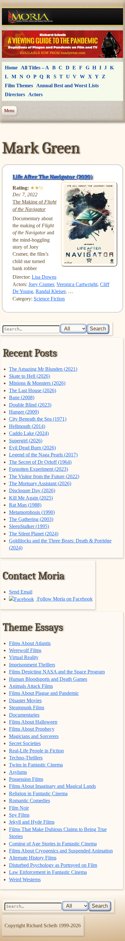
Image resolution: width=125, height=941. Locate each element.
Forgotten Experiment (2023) (38, 469)
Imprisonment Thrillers (32, 664)
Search (98, 328)
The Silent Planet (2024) (33, 533)
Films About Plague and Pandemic (44, 693)
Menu (9, 110)
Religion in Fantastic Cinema (38, 793)
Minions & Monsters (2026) (37, 383)
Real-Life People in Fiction (36, 750)
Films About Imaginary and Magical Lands (52, 786)
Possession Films (26, 779)
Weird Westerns (25, 879)
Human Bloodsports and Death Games (48, 679)
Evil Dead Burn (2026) (32, 447)
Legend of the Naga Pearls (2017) (43, 454)
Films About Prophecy (31, 729)
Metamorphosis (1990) (32, 512)
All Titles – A (35, 67)
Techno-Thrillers (26, 757)
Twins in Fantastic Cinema (36, 764)
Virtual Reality (23, 657)
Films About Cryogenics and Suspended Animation (61, 850)
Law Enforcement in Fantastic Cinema (48, 872)
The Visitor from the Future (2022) (44, 476)
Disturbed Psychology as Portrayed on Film (53, 865)
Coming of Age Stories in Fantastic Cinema (53, 843)
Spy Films (19, 815)
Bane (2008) (21, 397)
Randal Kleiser (50, 291)
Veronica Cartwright (76, 284)
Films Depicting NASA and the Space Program (57, 671)
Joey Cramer (41, 284)
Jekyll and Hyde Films (31, 822)
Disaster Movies (25, 700)
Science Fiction (49, 298)
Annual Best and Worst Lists (67, 85)
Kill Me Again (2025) (31, 498)
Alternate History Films (32, 857)
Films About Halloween (33, 722)
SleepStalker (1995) (29, 526)
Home (11, 67)
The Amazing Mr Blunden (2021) (43, 369)
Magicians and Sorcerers (34, 736)
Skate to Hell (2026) (29, 376)
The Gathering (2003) (31, 519)
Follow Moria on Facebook (64, 599)
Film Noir (19, 808)
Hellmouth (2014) (27, 426)
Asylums (18, 772)
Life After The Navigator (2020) (53, 176)
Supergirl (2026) (25, 440)
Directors (15, 94)
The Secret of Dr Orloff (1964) (40, 462)
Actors (35, 94)
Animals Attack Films (31, 686)
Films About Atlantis (30, 643)
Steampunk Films (26, 707)
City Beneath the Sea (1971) (37, 419)
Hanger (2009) (24, 412)
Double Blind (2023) (30, 405)
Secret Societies (25, 743)
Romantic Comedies (29, 800)
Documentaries (24, 715)
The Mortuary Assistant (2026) (40, 483)
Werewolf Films (25, 650)
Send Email (20, 592)
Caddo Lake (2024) (29, 433)
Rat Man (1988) (25, 505)
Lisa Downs (44, 277)
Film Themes (19, 85)
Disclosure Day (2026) (32, 490)
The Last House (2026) (32, 390)
